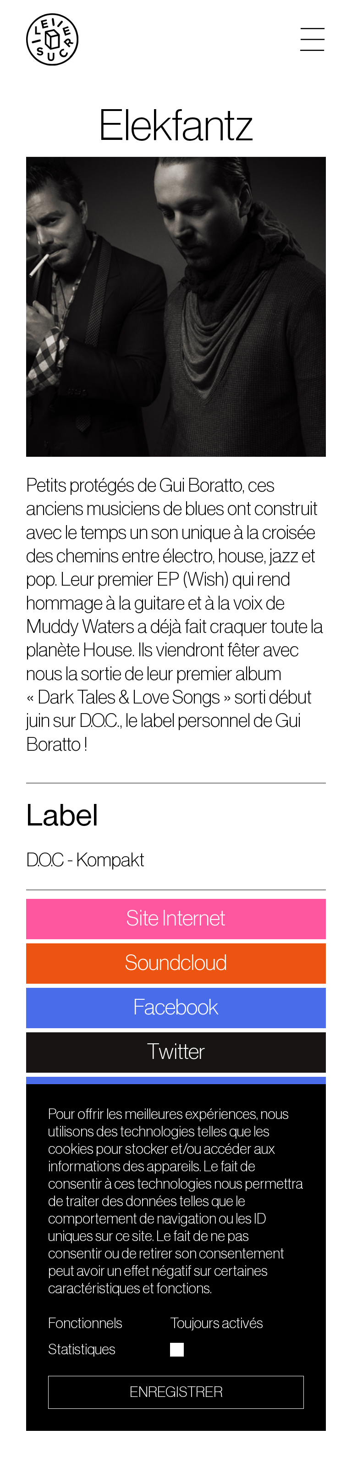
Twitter (176, 1052)
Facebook (176, 1008)
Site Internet (176, 919)
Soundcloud (176, 963)
